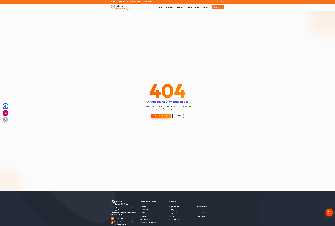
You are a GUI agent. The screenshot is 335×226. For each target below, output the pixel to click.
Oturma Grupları (202, 207)
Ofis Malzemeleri (202, 210)
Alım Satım (197, 7)
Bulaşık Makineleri (174, 207)
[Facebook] (5, 106)
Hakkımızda (169, 7)
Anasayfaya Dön (161, 116)
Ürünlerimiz (179, 7)
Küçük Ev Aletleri (174, 219)
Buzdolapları (172, 210)
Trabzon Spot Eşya (145, 219)
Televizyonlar (201, 216)
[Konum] (5, 120)
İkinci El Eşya (143, 216)
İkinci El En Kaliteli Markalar (148, 222)
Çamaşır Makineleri (174, 213)
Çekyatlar (171, 216)
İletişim (205, 7)
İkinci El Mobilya (144, 210)
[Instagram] (5, 113)
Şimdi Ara (219, 7)
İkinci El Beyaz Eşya (145, 213)
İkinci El (189, 7)
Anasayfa (160, 7)
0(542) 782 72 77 (137, 1)
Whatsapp (149, 1)
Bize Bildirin (178, 115)
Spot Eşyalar (201, 213)
